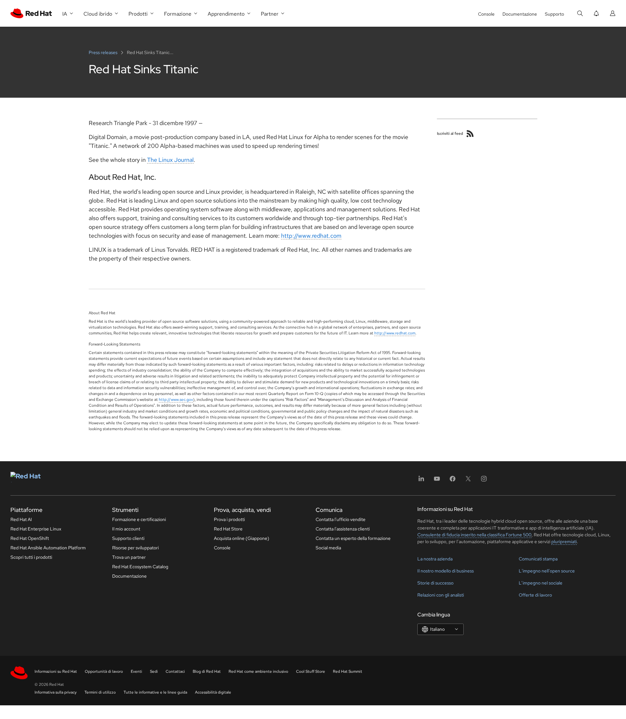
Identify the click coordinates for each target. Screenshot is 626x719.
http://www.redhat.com (311, 235)
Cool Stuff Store (310, 671)
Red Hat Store (228, 529)
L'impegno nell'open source (547, 571)
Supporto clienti (128, 538)
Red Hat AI (21, 519)
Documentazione (519, 14)
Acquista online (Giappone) (241, 538)
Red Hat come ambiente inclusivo (258, 671)
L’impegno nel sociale (540, 583)
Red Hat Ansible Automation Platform (48, 548)
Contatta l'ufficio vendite (340, 519)
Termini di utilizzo (100, 692)
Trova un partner (129, 557)
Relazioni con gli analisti (440, 595)
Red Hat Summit (347, 671)
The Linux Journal (170, 159)
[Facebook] (452, 480)
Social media (328, 548)
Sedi (154, 671)
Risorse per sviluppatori (135, 548)
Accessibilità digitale (213, 692)
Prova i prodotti (229, 519)
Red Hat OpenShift (29, 538)
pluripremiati (564, 541)
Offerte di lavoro (535, 595)
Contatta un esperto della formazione (353, 538)
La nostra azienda (435, 559)
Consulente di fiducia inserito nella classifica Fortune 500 (474, 535)
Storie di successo (435, 583)
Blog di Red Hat (207, 671)
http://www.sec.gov (176, 399)
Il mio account (126, 529)
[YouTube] (437, 480)
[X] (468, 480)
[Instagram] (484, 480)
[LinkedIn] (421, 480)
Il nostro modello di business (445, 571)
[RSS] (470, 133)
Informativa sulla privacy (56, 692)
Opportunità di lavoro (104, 671)
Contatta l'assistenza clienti (343, 529)
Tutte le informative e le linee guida (155, 692)
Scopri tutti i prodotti (31, 557)
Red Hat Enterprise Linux (35, 529)
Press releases (103, 52)
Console (486, 14)
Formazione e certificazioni (139, 519)
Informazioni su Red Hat (56, 671)
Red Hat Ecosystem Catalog (140, 567)
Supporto (554, 14)
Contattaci (175, 671)
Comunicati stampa (538, 559)
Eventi (136, 671)
